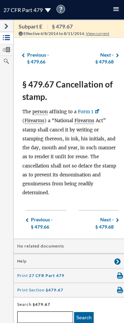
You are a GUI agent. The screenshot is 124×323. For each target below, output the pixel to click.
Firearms (34, 121)
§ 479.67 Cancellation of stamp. (67, 90)
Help (22, 261)
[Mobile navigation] (116, 10)
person (40, 112)
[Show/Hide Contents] (117, 261)
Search (84, 317)
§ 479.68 (104, 58)
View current (97, 33)
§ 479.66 (38, 58)
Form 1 (85, 112)
